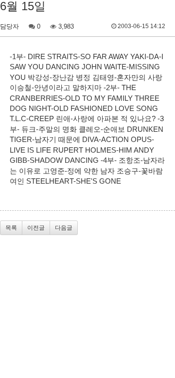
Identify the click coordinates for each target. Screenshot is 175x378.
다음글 (63, 227)
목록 (11, 227)
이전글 (36, 227)
